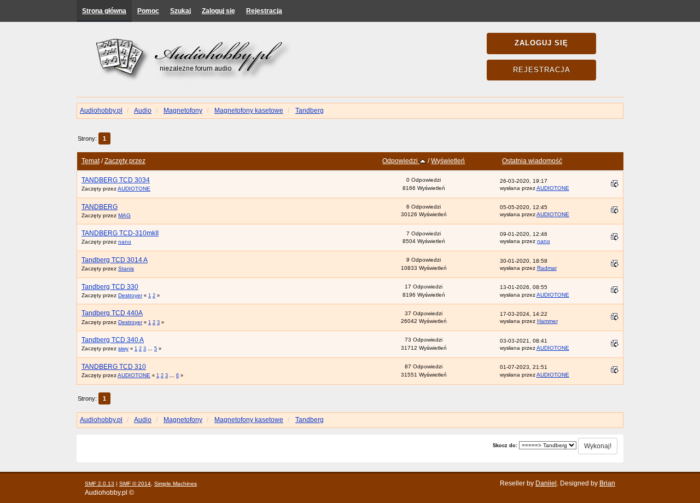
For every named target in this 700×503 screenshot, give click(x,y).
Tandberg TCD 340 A (112, 340)
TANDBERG (99, 207)
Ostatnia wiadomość (532, 161)
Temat (90, 161)
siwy (123, 348)
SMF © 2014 (135, 484)
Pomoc (148, 11)
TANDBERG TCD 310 (113, 367)
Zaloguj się (218, 11)
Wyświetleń (448, 161)
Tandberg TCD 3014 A (114, 260)
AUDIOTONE (134, 189)
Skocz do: (505, 445)
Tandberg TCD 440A (112, 313)
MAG (124, 215)
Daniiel (546, 483)
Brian (607, 483)
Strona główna (104, 11)
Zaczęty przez (124, 161)
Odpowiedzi (400, 161)
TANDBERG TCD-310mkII (120, 233)
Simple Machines (175, 484)
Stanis (126, 268)
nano (124, 242)
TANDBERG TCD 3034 (115, 180)
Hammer (547, 321)
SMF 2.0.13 (99, 484)
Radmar (547, 268)
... (151, 348)
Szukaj (180, 11)
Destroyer (130, 295)
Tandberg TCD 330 (109, 287)
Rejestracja (264, 11)
